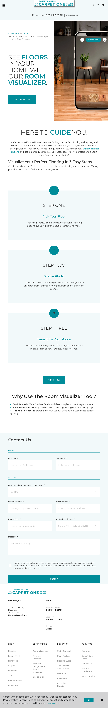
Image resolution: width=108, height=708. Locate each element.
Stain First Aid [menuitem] (63, 656)
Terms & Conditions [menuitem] (87, 670)
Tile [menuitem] (10, 675)
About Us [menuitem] (86, 651)
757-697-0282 (72, 15)
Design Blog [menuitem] (38, 677)
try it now (19, 99)
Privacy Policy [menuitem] (88, 676)
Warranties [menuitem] (62, 673)
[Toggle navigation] (4, 5)
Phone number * (16, 502)
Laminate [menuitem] (12, 670)
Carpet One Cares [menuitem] (87, 657)
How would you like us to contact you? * (26, 485)
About (26, 33)
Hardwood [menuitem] (13, 661)
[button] (93, 5)
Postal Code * (14, 519)
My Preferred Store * (65, 519)
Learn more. (53, 703)
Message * (13, 537)
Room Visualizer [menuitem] (40, 651)
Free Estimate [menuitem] (15, 680)
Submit (54, 579)
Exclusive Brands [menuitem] (61, 684)
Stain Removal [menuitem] (64, 651)
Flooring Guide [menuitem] (64, 661)
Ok (89, 700)
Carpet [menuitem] (11, 666)
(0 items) (103, 5)
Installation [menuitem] (62, 678)
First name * (13, 458)
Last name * (61, 458)
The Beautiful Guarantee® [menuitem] (63, 667)
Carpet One (13, 33)
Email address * (63, 502)
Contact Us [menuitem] (87, 663)
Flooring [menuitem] (12, 651)
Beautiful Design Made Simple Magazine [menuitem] (39, 667)
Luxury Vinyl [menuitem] (14, 656)
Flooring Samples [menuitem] (37, 657)
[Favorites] (98, 5)
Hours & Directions (17, 615)
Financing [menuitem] (13, 685)
